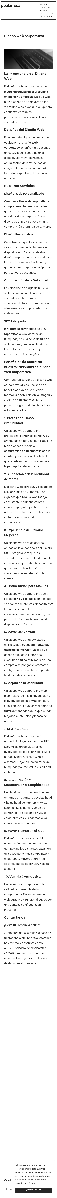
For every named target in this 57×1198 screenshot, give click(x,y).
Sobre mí (45, 7)
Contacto (46, 16)
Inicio (43, 4)
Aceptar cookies (33, 1190)
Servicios (46, 10)
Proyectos (46, 13)
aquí (34, 1183)
